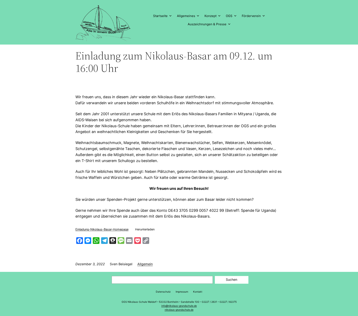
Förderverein (251, 16)
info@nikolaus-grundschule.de (179, 305)
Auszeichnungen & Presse (207, 24)
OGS (229, 16)
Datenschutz (163, 291)
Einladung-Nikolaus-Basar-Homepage (101, 229)
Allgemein (145, 264)
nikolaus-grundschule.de (179, 309)
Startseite (160, 16)
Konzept (210, 16)
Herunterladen (145, 229)
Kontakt (197, 291)
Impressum (182, 291)
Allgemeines (186, 16)
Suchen (231, 279)
